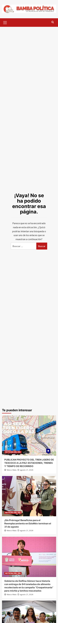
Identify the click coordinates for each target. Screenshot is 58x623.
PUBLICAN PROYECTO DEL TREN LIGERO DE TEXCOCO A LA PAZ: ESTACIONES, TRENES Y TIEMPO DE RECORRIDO (29, 463)
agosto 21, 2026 (26, 470)
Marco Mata (11, 470)
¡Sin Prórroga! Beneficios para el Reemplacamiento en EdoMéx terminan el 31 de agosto (27, 523)
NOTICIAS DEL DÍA (13, 452)
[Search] (53, 22)
